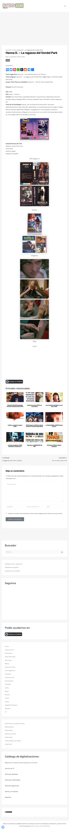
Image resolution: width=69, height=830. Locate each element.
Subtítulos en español (12, 571)
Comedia (8, 674)
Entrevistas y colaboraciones (15, 723)
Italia (23, 56)
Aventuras (8, 660)
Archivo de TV (9, 650)
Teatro (7, 702)
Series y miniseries (11, 791)
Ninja (7, 691)
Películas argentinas (12, 786)
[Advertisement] (34, 25)
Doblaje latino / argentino (13, 564)
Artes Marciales (10, 657)
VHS (14, 50)
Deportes (8, 797)
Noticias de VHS (10, 734)
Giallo (7, 688)
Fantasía (8, 684)
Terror (7, 698)
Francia (19, 56)
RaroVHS (8, 50)
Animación (8, 653)
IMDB (34, 341)
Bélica (7, 664)
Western (8, 708)
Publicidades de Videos (13, 741)
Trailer (34, 346)
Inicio (7, 646)
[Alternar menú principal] (65, 6)
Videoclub (8, 744)
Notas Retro (9, 730)
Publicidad (8, 737)
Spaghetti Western (11, 705)
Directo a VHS (9, 677)
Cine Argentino (10, 670)
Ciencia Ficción (10, 667)
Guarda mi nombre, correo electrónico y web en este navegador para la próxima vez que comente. (35, 513)
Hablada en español (11, 567)
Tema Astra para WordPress (41, 826)
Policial (7, 695)
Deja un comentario (11, 56)
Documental (9, 681)
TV (6, 712)
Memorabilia (9, 727)
